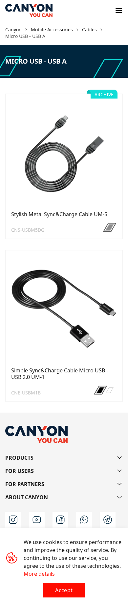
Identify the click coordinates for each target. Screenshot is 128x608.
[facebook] (60, 520)
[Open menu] (119, 10)
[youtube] (37, 520)
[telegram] (108, 520)
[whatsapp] (84, 520)
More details (39, 573)
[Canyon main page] (29, 10)
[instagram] (13, 520)
